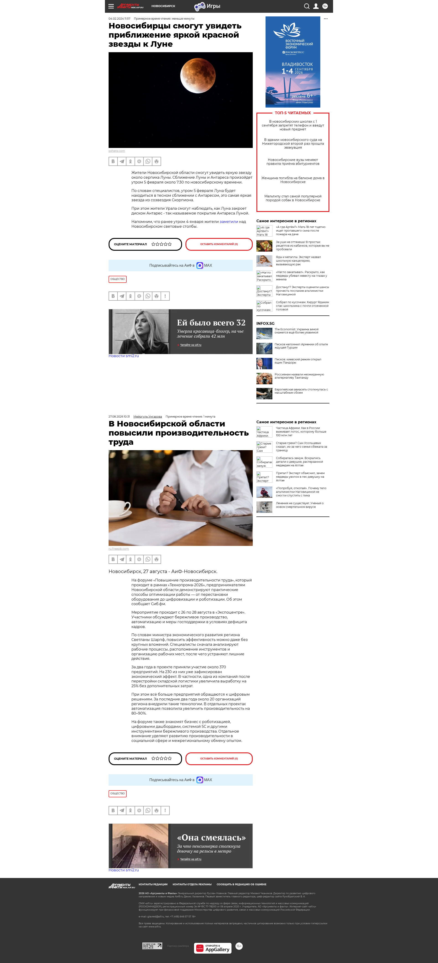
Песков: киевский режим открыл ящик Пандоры (298, 361)
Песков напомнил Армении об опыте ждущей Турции (301, 346)
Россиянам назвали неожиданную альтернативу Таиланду (299, 376)
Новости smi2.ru (124, 356)
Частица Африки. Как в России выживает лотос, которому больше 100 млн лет (301, 431)
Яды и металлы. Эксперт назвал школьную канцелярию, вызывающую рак (298, 260)
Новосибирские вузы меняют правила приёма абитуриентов (293, 162)
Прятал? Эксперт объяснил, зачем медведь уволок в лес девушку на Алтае (300, 476)
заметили (229, 221)
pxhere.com (117, 150)
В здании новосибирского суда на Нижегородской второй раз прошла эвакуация (293, 144)
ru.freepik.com (119, 548)
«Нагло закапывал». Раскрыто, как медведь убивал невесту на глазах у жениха (301, 275)
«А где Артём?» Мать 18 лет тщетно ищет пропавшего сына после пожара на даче (301, 230)
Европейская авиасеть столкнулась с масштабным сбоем (301, 391)
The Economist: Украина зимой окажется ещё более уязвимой (296, 331)
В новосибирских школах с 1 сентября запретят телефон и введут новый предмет (293, 125)
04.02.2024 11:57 (119, 18)
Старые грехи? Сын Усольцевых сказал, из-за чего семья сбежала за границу (301, 446)
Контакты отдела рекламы (192, 884)
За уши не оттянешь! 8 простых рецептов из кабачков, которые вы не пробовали (302, 245)
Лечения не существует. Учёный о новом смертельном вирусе (300, 505)
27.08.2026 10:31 (119, 416)
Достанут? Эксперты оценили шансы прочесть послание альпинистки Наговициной (302, 290)
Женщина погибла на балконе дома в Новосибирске (293, 180)
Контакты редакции (153, 884)
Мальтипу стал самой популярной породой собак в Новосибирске (293, 198)
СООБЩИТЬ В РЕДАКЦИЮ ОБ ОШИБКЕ (241, 884)
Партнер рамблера (178, 946)
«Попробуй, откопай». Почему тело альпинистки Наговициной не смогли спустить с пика (301, 491)
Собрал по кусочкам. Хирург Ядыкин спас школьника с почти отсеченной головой (302, 305)
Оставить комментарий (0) (219, 244)
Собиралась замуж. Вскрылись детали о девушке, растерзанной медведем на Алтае (299, 461)
